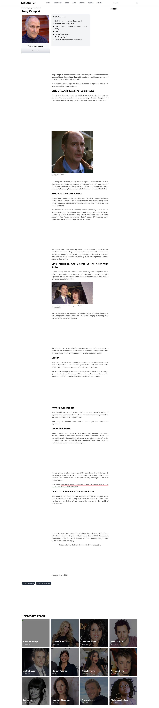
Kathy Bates (103, 201)
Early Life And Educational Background (68, 21)
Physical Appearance (62, 34)
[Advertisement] (79, 60)
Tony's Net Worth (61, 37)
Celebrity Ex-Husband (28, 583)
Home (48, 3)
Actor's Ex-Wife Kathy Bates (64, 24)
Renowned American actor (43, 583)
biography (29, 8)
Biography (57, 3)
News (67, 3)
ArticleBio (96, 545)
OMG (74, 3)
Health (99, 3)
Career (57, 31)
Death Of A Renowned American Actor (68, 40)
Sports (81, 3)
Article (90, 3)
